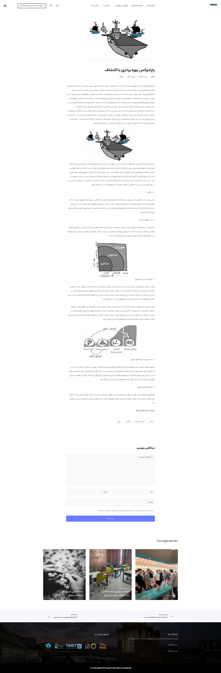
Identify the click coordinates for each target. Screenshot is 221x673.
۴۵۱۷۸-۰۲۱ (171, 645)
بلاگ (120, 77)
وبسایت (150, 502)
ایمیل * (105, 492)
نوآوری (119, 422)
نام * (151, 492)
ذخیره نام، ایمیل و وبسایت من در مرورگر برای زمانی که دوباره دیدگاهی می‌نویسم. (125, 510)
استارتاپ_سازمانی (139, 422)
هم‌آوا (153, 77)
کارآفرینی (127, 422)
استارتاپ (151, 422)
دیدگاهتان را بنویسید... (145, 457)
